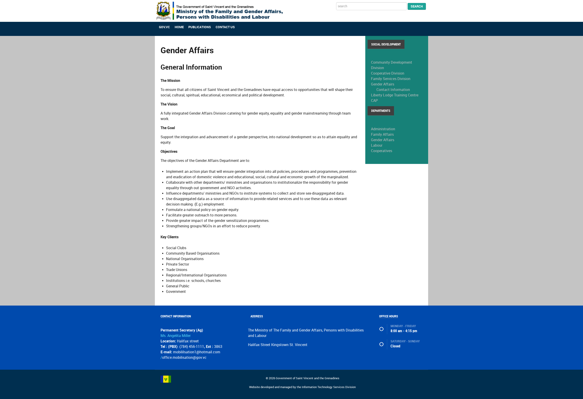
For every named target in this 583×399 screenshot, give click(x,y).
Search (417, 6)
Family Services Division (390, 79)
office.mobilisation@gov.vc (184, 357)
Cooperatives (381, 151)
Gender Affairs (382, 84)
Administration (383, 129)
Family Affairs (382, 134)
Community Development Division (391, 65)
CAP (374, 100)
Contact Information (393, 90)
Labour (376, 145)
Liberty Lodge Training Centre (394, 95)
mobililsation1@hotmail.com (196, 352)
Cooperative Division (387, 73)
